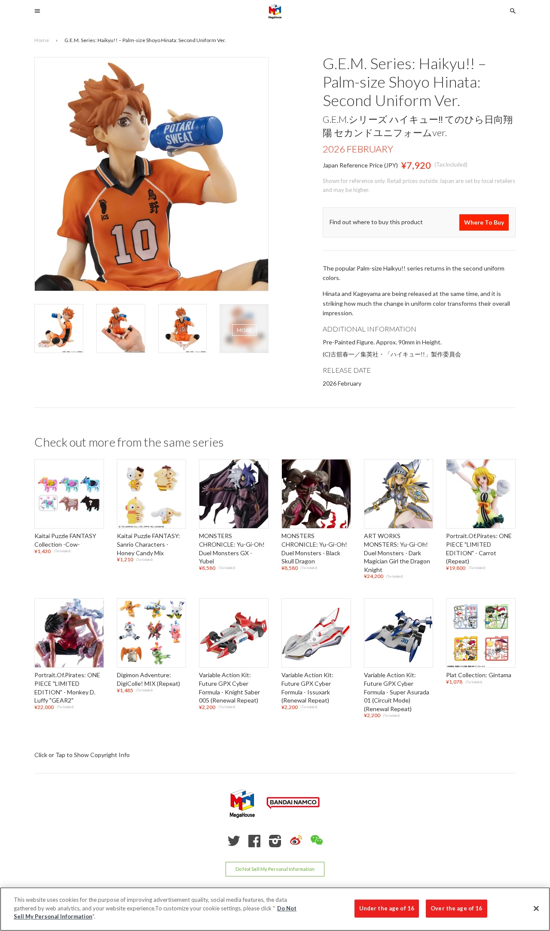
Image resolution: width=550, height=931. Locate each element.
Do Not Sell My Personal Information (275, 869)
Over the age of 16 (456, 908)
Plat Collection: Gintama (478, 675)
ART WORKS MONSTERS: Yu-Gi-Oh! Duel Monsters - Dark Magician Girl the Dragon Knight (397, 552)
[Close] (536, 908)
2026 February (358, 149)
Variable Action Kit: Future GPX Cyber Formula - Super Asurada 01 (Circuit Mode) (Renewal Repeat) (396, 692)
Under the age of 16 (386, 908)
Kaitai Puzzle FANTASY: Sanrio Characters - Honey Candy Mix (148, 544)
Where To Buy (484, 222)
